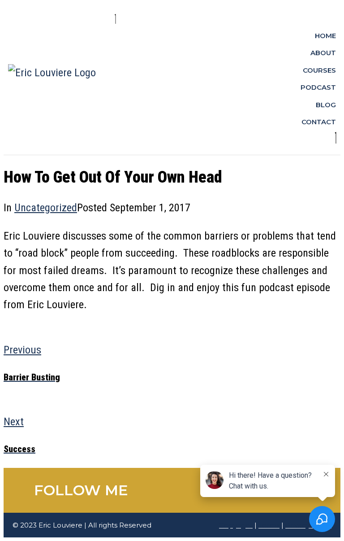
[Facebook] (199, 490)
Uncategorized (45, 207)
